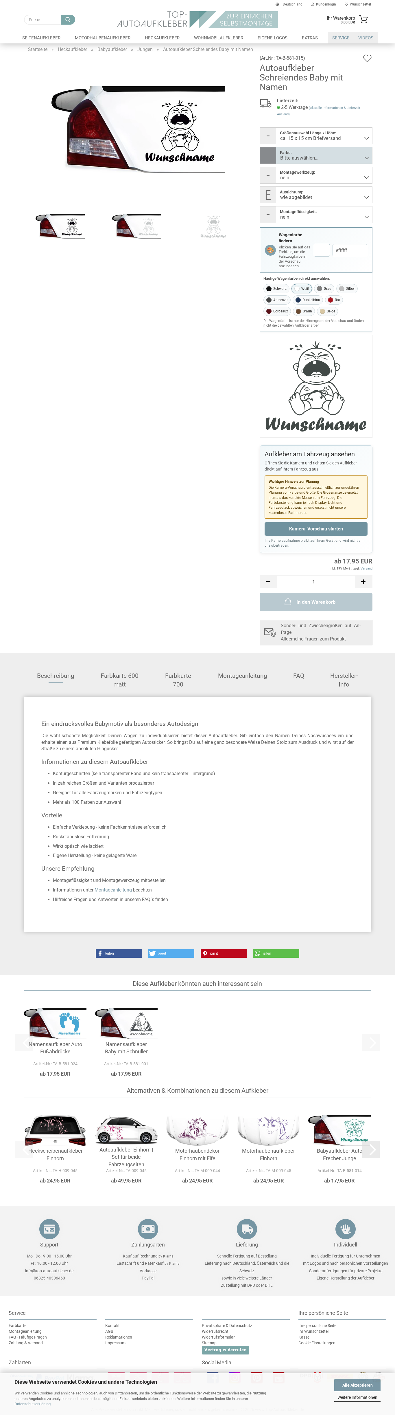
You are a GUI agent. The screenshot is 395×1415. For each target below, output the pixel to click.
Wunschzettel (359, 4)
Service (341, 38)
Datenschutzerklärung (32, 1404)
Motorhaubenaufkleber (102, 38)
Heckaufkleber (162, 38)
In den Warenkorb (316, 602)
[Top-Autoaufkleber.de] (197, 20)
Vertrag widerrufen (225, 1349)
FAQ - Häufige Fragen (28, 1337)
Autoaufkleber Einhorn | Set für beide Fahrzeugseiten (126, 1157)
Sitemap (209, 1343)
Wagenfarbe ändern (290, 238)
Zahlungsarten (148, 1245)
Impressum (115, 1343)
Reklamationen (118, 1337)
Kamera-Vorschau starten (316, 529)
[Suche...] (68, 20)
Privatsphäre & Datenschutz (227, 1325)
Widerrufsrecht (215, 1331)
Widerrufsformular (218, 1337)
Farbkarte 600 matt (120, 677)
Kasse (303, 1337)
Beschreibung (55, 675)
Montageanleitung (242, 675)
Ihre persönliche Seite (317, 1325)
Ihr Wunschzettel (313, 1331)
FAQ (298, 675)
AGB (109, 1331)
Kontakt (112, 1325)
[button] (268, 581)
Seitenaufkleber (41, 38)
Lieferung (247, 1245)
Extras (310, 38)
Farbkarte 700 (178, 677)
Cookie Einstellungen (316, 1343)
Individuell (345, 1245)
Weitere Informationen (357, 1397)
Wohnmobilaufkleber (218, 38)
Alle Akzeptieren (357, 1385)
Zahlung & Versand (26, 1343)
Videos (365, 38)
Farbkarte (17, 1325)
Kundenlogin (325, 4)
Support (49, 1245)
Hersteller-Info (344, 677)
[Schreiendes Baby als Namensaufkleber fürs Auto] (138, 129)
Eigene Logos (272, 38)
